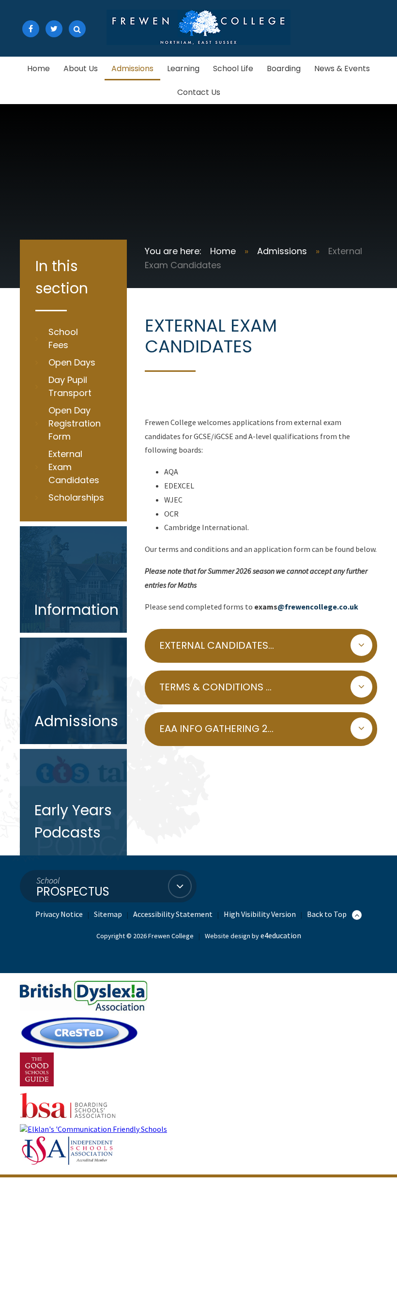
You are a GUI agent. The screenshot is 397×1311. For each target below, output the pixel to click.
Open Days (71, 362)
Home (223, 251)
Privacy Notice (59, 914)
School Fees (63, 338)
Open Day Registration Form (74, 423)
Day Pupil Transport (70, 386)
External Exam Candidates (73, 467)
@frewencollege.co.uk (317, 606)
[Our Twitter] (54, 28)
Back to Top (327, 914)
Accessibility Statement (173, 914)
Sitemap (108, 914)
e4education (280, 935)
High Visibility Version (260, 914)
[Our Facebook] (30, 28)
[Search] (77, 28)
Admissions (282, 251)
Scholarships (76, 497)
